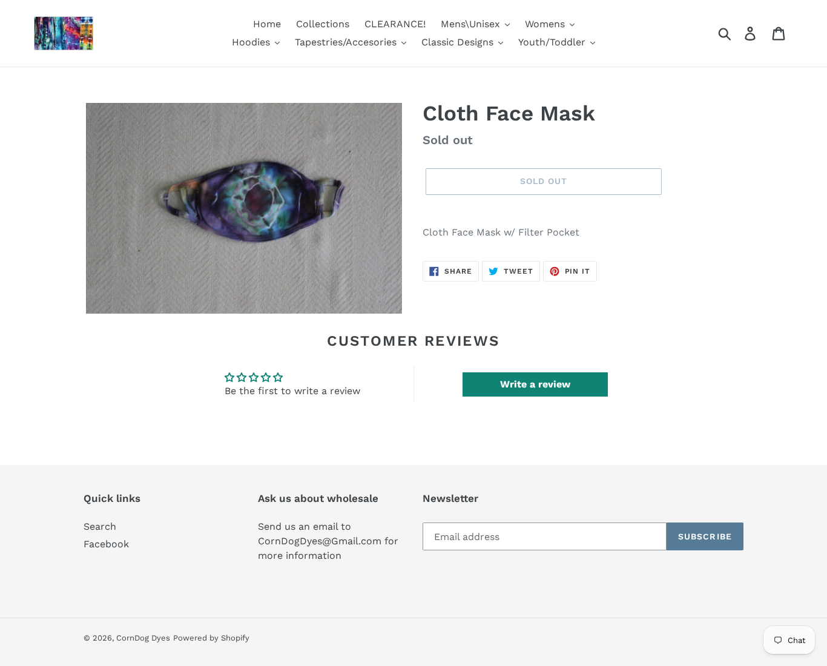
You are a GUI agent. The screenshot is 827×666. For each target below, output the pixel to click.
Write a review (535, 384)
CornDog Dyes (143, 637)
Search (100, 526)
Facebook (106, 544)
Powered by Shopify (211, 637)
